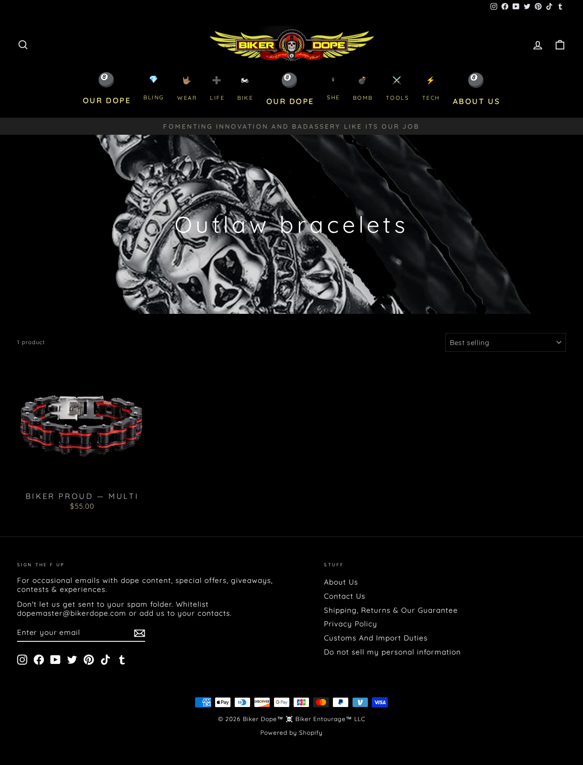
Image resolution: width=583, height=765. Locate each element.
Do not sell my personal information (392, 651)
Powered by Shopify (291, 732)
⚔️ (397, 88)
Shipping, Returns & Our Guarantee (391, 610)
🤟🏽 (187, 88)
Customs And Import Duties (376, 637)
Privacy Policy (350, 623)
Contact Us (344, 595)
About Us (341, 581)
